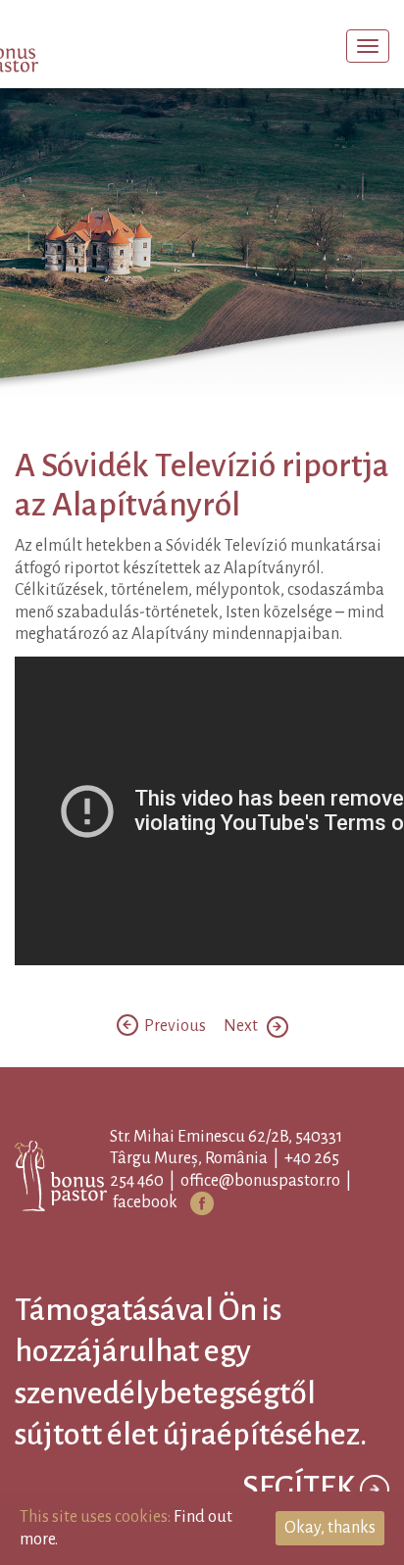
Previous (173, 1203)
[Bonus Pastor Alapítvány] (53, 48)
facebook (176, 1380)
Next (245, 1203)
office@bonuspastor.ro (292, 1358)
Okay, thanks (330, 1528)
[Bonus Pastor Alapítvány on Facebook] (233, 1381)
